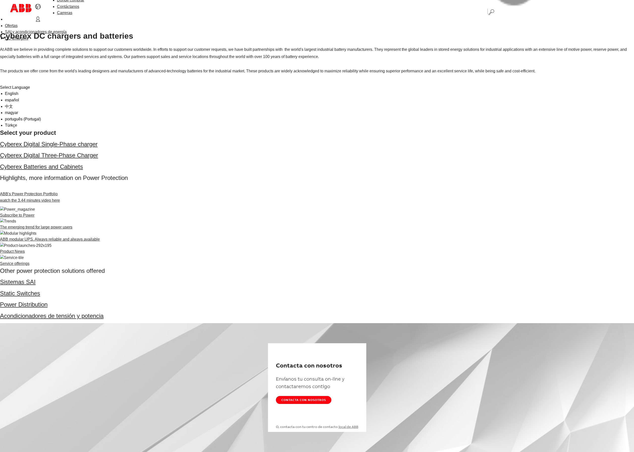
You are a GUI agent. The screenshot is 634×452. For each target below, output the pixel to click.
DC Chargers (16, 38)
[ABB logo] (21, 8)
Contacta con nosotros (303, 400)
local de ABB (348, 426)
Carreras (64, 13)
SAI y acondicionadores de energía (36, 32)
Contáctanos (68, 6)
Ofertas (11, 26)
